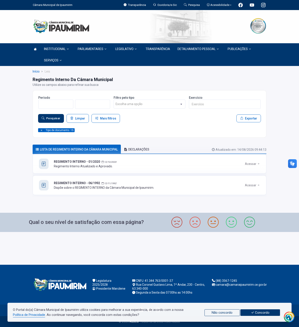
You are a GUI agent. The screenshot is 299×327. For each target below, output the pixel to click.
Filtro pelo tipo (124, 97)
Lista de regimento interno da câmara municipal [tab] (79, 149)
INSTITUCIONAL (55, 49)
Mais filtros (108, 118)
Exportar (251, 118)
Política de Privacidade (29, 315)
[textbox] (149, 104)
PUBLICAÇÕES (238, 49)
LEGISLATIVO (124, 49)
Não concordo (222, 313)
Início (36, 71)
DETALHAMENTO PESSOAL (197, 49)
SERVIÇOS (51, 60)
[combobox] (149, 104)
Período (44, 97)
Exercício (195, 97)
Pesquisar (53, 118)
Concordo (261, 313)
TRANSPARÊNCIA (158, 49)
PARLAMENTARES (90, 49)
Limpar (80, 118)
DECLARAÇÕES (138, 149)
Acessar (251, 164)
